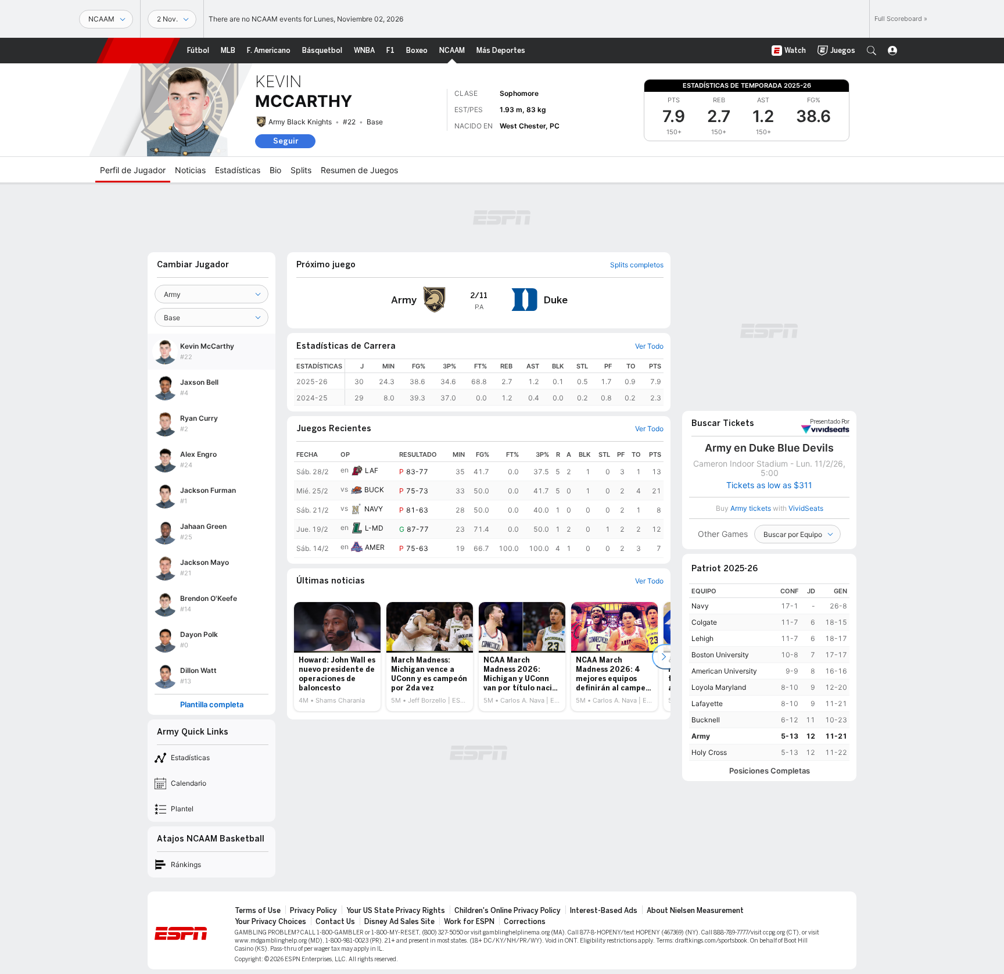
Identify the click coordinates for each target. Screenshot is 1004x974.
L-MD (374, 528)
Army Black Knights (300, 121)
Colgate (704, 622)
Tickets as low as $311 (769, 485)
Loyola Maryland (718, 687)
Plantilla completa (211, 704)
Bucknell (705, 719)
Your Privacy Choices (270, 922)
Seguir (285, 141)
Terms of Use (258, 911)
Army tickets (750, 508)
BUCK (374, 489)
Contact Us (335, 922)
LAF (371, 470)
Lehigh (702, 638)
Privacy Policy (313, 911)
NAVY (373, 508)
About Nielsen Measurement (695, 911)
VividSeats (829, 421)
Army (700, 736)
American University (724, 671)
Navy (700, 605)
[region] (504, 382)
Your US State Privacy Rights (395, 911)
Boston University (720, 654)
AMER (375, 547)
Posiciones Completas (769, 771)
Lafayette (707, 703)
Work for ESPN (469, 922)
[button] (871, 50)
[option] (337, 656)
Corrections (525, 922)
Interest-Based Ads (603, 911)
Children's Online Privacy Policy (507, 911)
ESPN (138, 50)
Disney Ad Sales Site (399, 922)
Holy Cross (709, 752)
